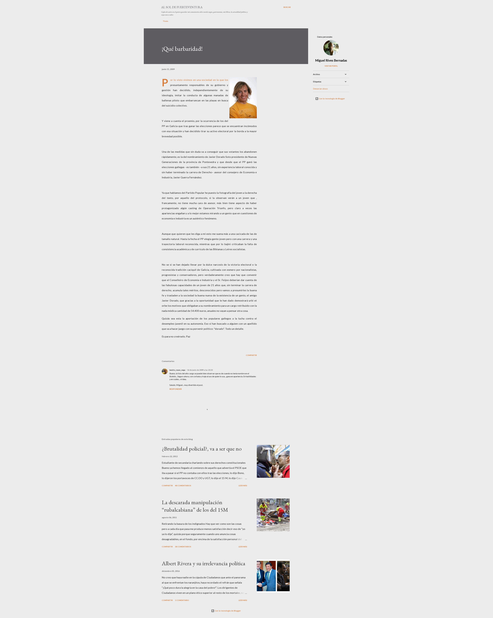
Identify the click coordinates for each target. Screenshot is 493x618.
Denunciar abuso (320, 88)
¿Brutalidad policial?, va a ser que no (202, 448)
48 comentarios (183, 485)
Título (165, 21)
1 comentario (182, 600)
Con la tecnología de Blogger (331, 98)
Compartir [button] (251, 355)
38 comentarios (183, 547)
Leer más (243, 485)
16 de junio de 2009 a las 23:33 (200, 370)
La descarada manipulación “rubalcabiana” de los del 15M (195, 506)
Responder (175, 389)
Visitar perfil (331, 66)
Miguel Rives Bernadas (331, 60)
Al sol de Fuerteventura (181, 7)
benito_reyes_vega (177, 370)
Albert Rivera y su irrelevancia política (203, 563)
